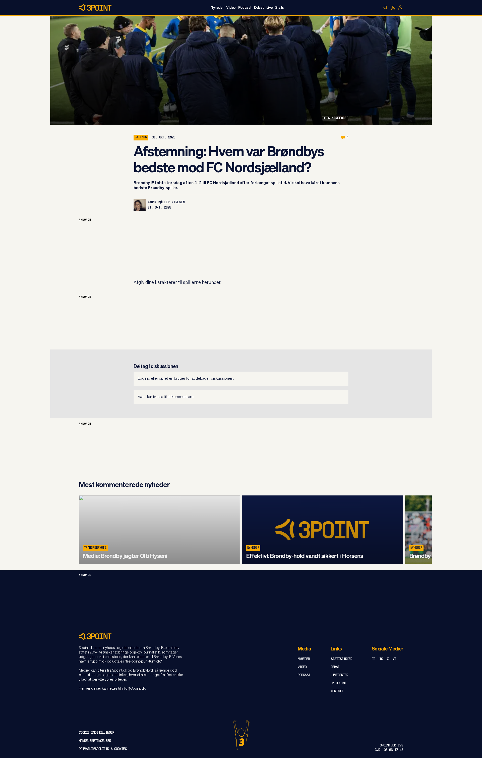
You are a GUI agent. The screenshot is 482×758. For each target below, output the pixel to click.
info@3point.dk (134, 688)
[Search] (386, 8)
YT (394, 659)
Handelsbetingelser (95, 741)
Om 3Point (338, 683)
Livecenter (339, 675)
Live (269, 8)
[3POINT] (241, 636)
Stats (279, 8)
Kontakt (337, 691)
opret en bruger (172, 378)
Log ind (144, 378)
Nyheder (217, 8)
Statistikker (341, 659)
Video (230, 8)
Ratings (141, 137)
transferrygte (95, 547)
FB (373, 659)
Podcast (245, 8)
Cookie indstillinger (96, 732)
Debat (259, 8)
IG (381, 659)
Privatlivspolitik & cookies (103, 749)
